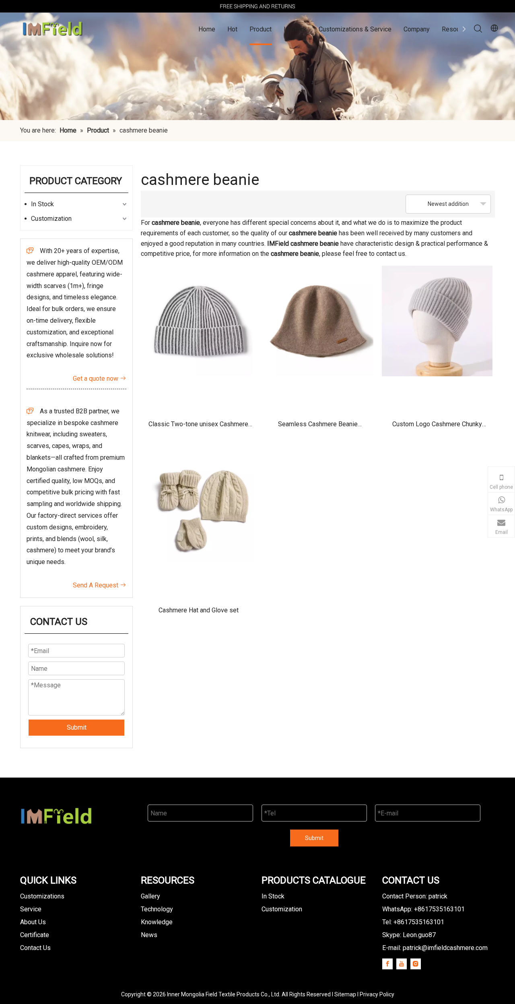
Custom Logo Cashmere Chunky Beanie (437, 427)
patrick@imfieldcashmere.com (445, 948)
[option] (257, 6)
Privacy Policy (377, 994)
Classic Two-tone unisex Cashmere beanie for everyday (198, 427)
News (149, 935)
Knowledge (157, 922)
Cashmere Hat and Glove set (199, 610)
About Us (33, 922)
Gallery (150, 896)
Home (206, 29)
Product (260, 29)
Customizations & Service (355, 29)
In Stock (295, 29)
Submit (77, 727)
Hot (232, 29)
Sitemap (345, 994)
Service (30, 909)
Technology (157, 909)
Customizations (42, 896)
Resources (457, 29)
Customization (51, 218)
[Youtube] (401, 963)
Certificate (34, 935)
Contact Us (35, 948)
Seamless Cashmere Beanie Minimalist (318, 427)
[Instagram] (415, 963)
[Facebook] (387, 963)
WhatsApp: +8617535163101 (423, 909)
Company (417, 29)
